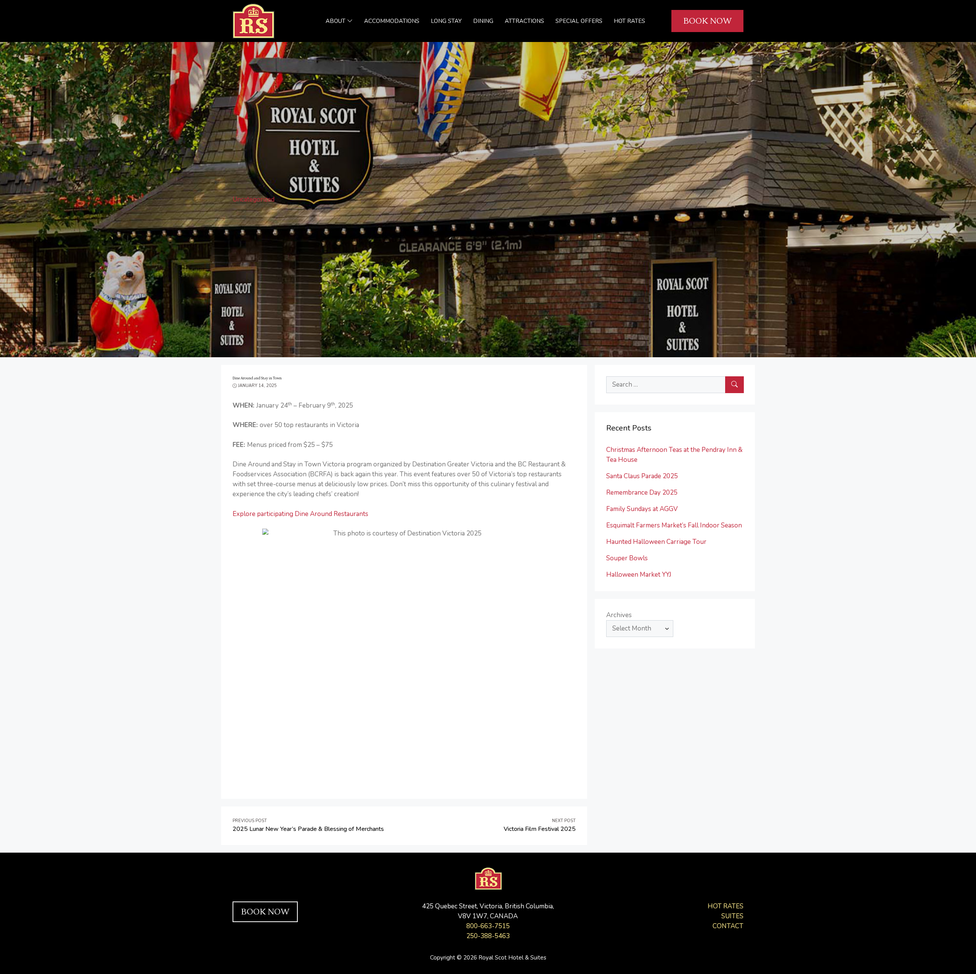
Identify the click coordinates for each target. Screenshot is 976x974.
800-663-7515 (488, 926)
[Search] (734, 384)
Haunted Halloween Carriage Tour (656, 541)
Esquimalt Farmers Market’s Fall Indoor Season (674, 525)
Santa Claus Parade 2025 (642, 476)
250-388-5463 (488, 936)
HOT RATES (725, 906)
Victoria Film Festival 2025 (540, 829)
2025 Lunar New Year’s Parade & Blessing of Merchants (308, 829)
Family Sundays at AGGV (642, 509)
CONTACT (728, 926)
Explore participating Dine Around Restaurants (300, 514)
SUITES (732, 916)
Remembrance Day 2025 (641, 492)
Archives (619, 615)
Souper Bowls (627, 558)
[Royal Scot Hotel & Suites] (253, 20)
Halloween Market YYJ (638, 574)
